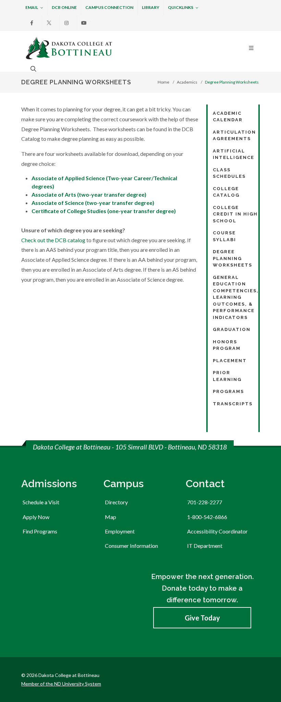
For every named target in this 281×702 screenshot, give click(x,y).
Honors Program (227, 345)
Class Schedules (229, 173)
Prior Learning (227, 376)
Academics (187, 82)
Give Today (202, 618)
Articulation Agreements (234, 135)
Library (150, 7)
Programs (228, 391)
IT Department (204, 545)
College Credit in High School (235, 214)
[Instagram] (66, 22)
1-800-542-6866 (207, 517)
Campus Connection (109, 7)
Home (163, 82)
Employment (120, 531)
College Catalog (226, 192)
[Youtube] (84, 22)
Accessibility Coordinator (217, 531)
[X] (49, 22)
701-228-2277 (204, 502)
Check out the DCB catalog (53, 240)
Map (110, 517)
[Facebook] (31, 22)
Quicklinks (180, 7)
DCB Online (64, 7)
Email (31, 7)
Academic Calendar (228, 117)
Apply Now (36, 517)
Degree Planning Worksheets (232, 258)
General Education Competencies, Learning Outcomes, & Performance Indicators (236, 297)
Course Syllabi (224, 236)
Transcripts (233, 403)
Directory (116, 502)
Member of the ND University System (61, 684)
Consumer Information (131, 545)
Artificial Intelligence (233, 154)
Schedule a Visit (41, 502)
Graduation (232, 329)
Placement (230, 360)
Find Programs (40, 531)
